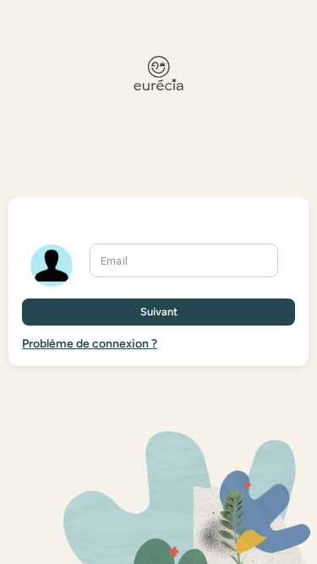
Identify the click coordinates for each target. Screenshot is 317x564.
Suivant (159, 311)
